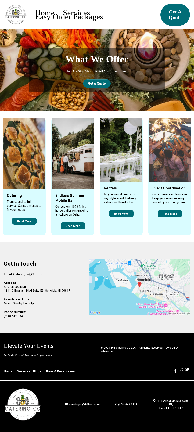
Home (45, 13)
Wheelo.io (107, 351)
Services (76, 13)
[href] (139, 287)
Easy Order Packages (69, 17)
